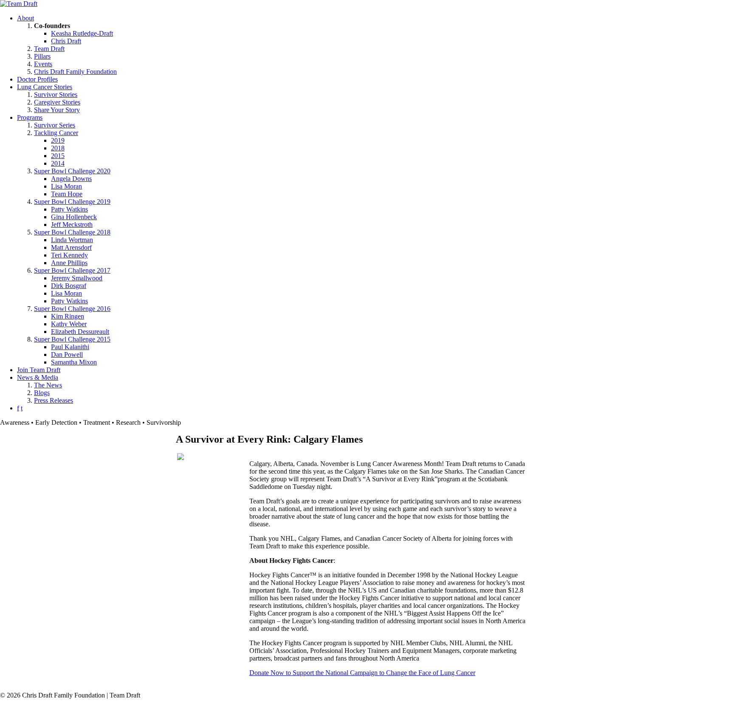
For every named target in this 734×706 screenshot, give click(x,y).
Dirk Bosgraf (68, 285)
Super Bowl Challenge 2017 (72, 270)
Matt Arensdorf (71, 247)
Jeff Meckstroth (72, 224)
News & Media (37, 377)
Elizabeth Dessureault (80, 331)
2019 (58, 140)
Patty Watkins (69, 209)
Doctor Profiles (37, 79)
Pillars (42, 56)
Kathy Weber (69, 324)
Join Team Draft (38, 369)
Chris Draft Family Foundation (75, 71)
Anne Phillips (69, 262)
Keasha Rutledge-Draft (82, 33)
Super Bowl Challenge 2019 (72, 201)
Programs (29, 117)
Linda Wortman (72, 239)
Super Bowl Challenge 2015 (72, 339)
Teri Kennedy (69, 255)
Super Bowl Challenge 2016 (72, 308)
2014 (58, 163)
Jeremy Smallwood (76, 278)
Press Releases (53, 400)
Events (43, 64)
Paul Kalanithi (70, 346)
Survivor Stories (55, 94)
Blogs (42, 392)
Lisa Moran (66, 186)
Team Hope (66, 194)
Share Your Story (57, 109)
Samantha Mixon (74, 362)
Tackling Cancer (56, 132)
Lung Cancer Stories (44, 86)
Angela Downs (71, 178)
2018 (58, 148)
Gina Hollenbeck (74, 216)
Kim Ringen (67, 316)
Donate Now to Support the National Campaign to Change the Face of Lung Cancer (362, 672)
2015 (58, 155)
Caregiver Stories (57, 102)
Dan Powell (67, 354)
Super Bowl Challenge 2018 (72, 232)
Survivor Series (54, 125)
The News (48, 385)
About (25, 18)
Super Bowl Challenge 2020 (72, 171)
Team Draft (49, 48)
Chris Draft (66, 41)
